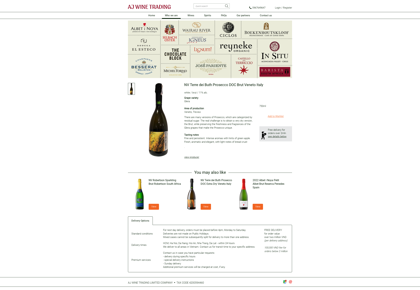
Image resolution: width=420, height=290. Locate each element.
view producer (191, 157)
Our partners (243, 15)
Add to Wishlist (276, 116)
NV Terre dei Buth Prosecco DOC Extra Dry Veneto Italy (216, 182)
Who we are (171, 15)
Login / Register (283, 7)
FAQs (224, 15)
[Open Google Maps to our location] (285, 281)
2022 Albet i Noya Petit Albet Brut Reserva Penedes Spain (268, 184)
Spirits (207, 15)
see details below (277, 136)
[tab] (140, 220)
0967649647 (258, 7)
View (153, 206)
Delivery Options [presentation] (140, 220)
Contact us (266, 15)
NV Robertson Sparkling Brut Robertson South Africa (165, 182)
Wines (191, 15)
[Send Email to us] (290, 281)
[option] (158, 194)
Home (151, 15)
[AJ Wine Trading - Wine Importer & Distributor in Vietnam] (149, 7)
